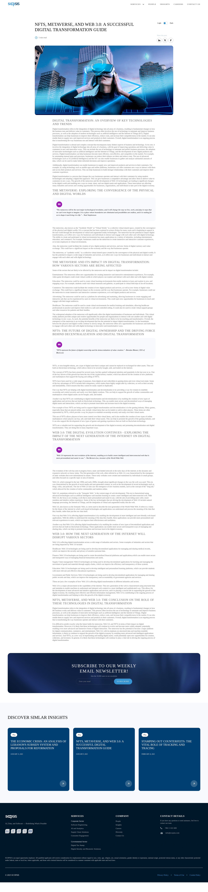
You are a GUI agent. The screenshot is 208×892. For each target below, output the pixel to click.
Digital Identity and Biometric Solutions (86, 849)
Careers (118, 828)
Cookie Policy (195, 875)
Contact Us (120, 836)
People (118, 821)
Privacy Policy (163, 875)
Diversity (119, 832)
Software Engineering (79, 825)
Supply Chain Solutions (80, 832)
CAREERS (178, 4)
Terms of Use (179, 875)
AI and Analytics (77, 828)
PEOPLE (152, 4)
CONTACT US (193, 4)
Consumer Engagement (80, 836)
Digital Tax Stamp (77, 845)
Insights (119, 825)
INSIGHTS (165, 4)
